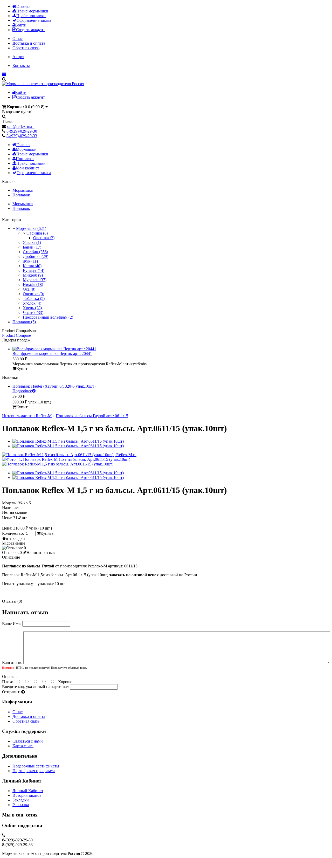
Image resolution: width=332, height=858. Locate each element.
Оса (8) (29, 289)
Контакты (21, 65)
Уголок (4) (32, 303)
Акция (18, 56)
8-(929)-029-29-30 (21, 131)
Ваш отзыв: (12, 662)
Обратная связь (25, 48)
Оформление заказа (34, 20)
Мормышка (22, 190)
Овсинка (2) (43, 238)
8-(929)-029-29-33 (21, 136)
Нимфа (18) (33, 284)
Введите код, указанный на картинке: (35, 686)
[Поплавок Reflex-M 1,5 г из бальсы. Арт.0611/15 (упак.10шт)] (69, 454)
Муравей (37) (34, 280)
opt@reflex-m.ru (20, 126)
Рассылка (20, 804)
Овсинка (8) (37, 233)
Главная (23, 6)
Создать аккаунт (30, 30)
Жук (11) (30, 261)
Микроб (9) (33, 275)
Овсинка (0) (33, 294)
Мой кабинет (27, 168)
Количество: (13, 533)
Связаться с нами (27, 741)
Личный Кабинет (27, 790)
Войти (20, 25)
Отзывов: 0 (12, 552)
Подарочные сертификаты (35, 766)
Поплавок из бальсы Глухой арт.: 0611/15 (92, 416)
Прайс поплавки (31, 15)
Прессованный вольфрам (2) (48, 317)
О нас (17, 38)
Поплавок (21, 195)
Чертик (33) (33, 312)
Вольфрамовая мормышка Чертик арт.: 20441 (52, 353)
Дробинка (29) (35, 256)
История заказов (27, 795)
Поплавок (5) (24, 322)
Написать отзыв (40, 552)
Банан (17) (32, 247)
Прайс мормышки (32, 11)
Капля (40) (32, 266)
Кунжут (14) (33, 270)
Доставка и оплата (28, 43)
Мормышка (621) (31, 228)
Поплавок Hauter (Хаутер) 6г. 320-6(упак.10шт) (53, 386)
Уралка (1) (32, 242)
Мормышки (26, 149)
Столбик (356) (35, 252)
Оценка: (9, 676)
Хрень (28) (32, 308)
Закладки (20, 800)
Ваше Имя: (11, 623)
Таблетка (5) (34, 298)
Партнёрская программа (33, 770)
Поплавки (25, 158)
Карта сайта (22, 746)
